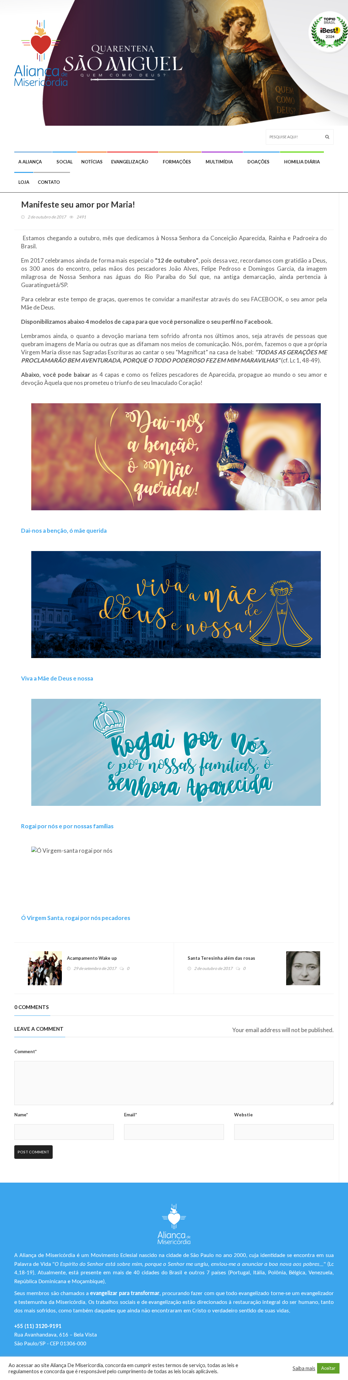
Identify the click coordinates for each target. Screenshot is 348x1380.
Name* (21, 1114)
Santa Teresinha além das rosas (221, 958)
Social (64, 161)
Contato (49, 182)
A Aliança (30, 161)
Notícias (92, 161)
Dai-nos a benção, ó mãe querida (64, 530)
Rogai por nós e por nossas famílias (67, 826)
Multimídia (219, 161)
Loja (23, 182)
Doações (258, 161)
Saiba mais (304, 1368)
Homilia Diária (302, 161)
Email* (130, 1114)
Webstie (243, 1114)
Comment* (25, 1051)
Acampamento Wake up (92, 958)
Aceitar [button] (328, 1368)
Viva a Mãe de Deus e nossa (57, 678)
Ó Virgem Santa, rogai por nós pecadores (75, 917)
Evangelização (129, 161)
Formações (177, 161)
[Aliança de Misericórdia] (43, 50)
